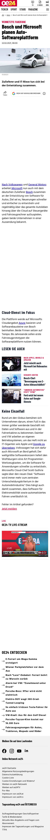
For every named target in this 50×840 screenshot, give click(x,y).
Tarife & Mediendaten (12, 817)
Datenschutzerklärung (12, 774)
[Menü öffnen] (47, 9)
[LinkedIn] (27, 751)
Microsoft (16, 188)
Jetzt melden (9, 509)
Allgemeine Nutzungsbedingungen (18, 771)
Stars (23, 9)
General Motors (37, 185)
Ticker (4, 9)
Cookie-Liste (8, 778)
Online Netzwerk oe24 (12, 758)
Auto (8, 15)
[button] (6, 552)
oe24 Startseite (9, 768)
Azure (22, 323)
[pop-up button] (39, 552)
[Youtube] (19, 751)
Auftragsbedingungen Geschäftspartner (20, 814)
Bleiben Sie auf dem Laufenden (17, 741)
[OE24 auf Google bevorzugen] (44, 93)
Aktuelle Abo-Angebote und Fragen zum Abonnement (20, 821)
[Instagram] (12, 751)
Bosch (29, 192)
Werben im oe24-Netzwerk (14, 784)
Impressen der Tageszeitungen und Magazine (23, 826)
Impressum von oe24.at (12, 794)
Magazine (33, 9)
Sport (14, 9)
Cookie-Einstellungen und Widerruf (18, 781)
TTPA (4, 830)
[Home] (3, 15)
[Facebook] (4, 751)
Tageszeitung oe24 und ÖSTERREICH (19, 804)
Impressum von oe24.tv (12, 797)
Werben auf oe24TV (11, 787)
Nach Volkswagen (12, 185)
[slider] (15, 552)
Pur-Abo (6, 790)
